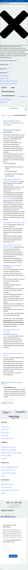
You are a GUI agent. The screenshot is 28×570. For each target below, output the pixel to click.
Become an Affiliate (6, 455)
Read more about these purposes (9, 83)
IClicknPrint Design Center (8, 470)
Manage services (4, 78)
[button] (14, 24)
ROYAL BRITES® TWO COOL (11, 245)
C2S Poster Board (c (8, 198)
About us (9, 115)
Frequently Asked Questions (8, 473)
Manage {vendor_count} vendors (8, 81)
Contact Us (4, 458)
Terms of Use (4, 435)
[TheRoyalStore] (14, 108)
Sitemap (3, 493)
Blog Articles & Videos (7, 484)
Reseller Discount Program (8, 447)
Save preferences (8, 95)
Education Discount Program (8, 450)
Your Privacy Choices (5, 99)
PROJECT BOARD (8, 247)
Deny (13, 87)
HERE (18, 1)
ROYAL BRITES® (8, 222)
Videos (3, 475)
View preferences (8, 91)
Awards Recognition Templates (9, 467)
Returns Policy (5, 429)
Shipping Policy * (5, 427)
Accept (4, 87)
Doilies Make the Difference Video (10, 490)
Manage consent (7, 510)
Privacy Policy (4, 102)
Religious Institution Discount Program (11, 452)
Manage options (4, 76)
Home (3, 115)
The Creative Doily (6, 487)
